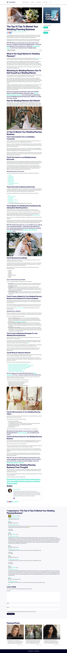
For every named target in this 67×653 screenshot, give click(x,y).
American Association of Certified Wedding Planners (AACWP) (19, 366)
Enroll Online (45, 2)
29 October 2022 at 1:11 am (13, 569)
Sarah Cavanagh (16, 31)
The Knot (10, 175)
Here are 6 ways (22, 432)
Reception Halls (11, 178)
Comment (9, 590)
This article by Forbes (20, 307)
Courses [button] (32, 2)
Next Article (14, 501)
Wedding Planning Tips (16, 23)
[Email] (14, 498)
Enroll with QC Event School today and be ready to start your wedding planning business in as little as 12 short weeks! (23, 481)
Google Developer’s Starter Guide (20, 321)
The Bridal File (11, 176)
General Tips (9, 23)
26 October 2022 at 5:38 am (13, 536)
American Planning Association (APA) (15, 369)
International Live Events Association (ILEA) (16, 371)
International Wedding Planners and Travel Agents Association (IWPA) (21, 365)
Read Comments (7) (22, 31)
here (28, 342)
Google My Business (12, 196)
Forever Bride (10, 184)
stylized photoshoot (36, 215)
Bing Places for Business (12, 199)
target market (38, 58)
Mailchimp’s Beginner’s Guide (15, 462)
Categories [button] (26, 2)
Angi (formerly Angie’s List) (13, 202)
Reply (9, 521)
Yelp (9, 195)
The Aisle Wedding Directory (13, 183)
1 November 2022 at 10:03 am (13, 549)
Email (8, 607)
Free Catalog (38, 2)
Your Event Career (23, 23)
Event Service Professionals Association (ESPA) (17, 368)
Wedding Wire (10, 179)
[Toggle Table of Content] (40, 50)
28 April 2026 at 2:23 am (13, 581)
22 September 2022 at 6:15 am (14, 517)
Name (8, 603)
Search (45, 27)
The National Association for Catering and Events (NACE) (18, 367)
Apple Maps (10, 198)
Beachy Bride (10, 177)
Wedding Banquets (14, 515)
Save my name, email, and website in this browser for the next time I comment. (22, 611)
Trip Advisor (10, 201)
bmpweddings (13, 534)
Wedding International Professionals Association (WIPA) (18, 364)
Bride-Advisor (10, 182)
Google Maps (10, 197)
